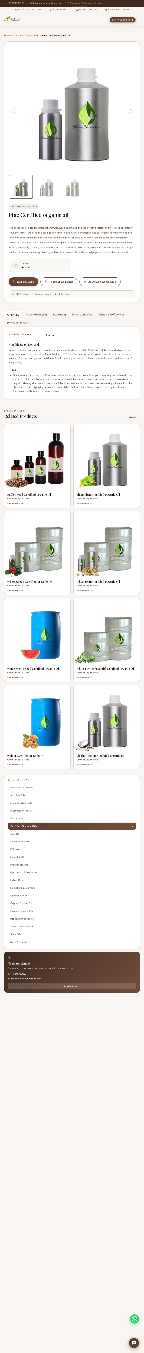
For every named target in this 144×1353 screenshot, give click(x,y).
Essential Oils (17, 857)
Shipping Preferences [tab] (112, 314)
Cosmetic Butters (20, 841)
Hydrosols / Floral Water (24, 872)
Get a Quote (25, 282)
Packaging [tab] (59, 314)
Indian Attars (17, 880)
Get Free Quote (121, 20)
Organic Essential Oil (21, 911)
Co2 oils (14, 833)
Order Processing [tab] (36, 314)
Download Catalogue (102, 282)
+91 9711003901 (14, 3)
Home (7, 35)
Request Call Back (61, 282)
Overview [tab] (13, 314)
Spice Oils (15, 934)
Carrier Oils (16, 818)
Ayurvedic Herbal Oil (21, 810)
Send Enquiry (70, 986)
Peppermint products (22, 918)
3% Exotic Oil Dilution (21, 787)
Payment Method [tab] (17, 323)
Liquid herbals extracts (22, 887)
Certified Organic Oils (26, 35)
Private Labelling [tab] (82, 314)
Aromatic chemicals (21, 803)
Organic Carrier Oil (21, 903)
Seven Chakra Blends (22, 926)
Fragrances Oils (19, 864)
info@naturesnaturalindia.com (45, 3)
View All (132, 417)
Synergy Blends (19, 941)
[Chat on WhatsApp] (134, 1319)
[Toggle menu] (139, 20)
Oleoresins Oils (18, 895)
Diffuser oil (16, 849)
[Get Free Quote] (134, 1343)
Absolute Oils (17, 795)
